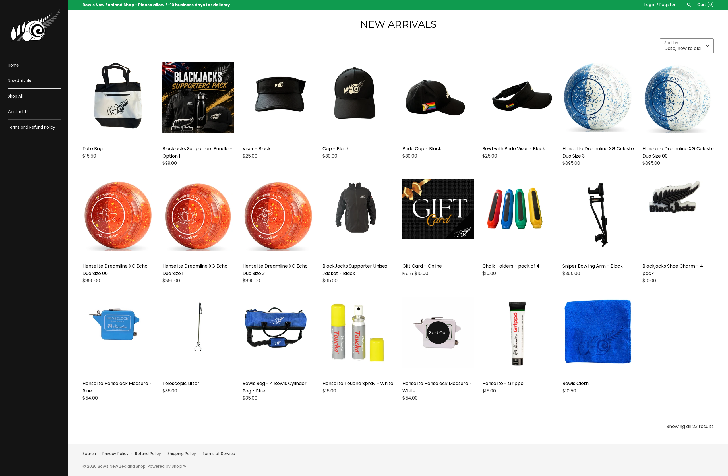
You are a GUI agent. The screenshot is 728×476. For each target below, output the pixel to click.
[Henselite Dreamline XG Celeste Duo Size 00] (678, 97)
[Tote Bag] (118, 97)
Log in (649, 4)
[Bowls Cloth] (598, 332)
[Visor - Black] (278, 97)
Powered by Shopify (167, 466)
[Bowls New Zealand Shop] (34, 26)
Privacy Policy (115, 453)
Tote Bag (92, 148)
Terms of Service (218, 453)
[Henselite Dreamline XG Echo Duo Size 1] (198, 215)
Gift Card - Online (422, 266)
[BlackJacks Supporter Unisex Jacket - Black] (358, 215)
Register (667, 4)
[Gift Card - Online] (438, 215)
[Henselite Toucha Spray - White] (358, 332)
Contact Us (19, 112)
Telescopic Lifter (180, 383)
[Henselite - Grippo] (518, 332)
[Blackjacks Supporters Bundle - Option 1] (198, 97)
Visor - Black (257, 148)
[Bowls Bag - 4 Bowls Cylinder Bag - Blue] (278, 332)
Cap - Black (335, 148)
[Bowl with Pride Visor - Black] (518, 97)
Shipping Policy (181, 453)
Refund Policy (148, 453)
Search (89, 453)
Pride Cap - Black (421, 148)
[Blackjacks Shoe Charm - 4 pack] (678, 215)
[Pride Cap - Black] (438, 97)
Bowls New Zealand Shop (122, 466)
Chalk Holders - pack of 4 (510, 266)
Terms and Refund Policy (31, 127)
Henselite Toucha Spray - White (357, 383)
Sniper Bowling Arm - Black (592, 266)
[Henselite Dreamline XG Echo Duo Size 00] (118, 215)
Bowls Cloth (575, 383)
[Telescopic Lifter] (198, 332)
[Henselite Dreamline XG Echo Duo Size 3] (278, 215)
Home (13, 65)
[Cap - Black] (358, 97)
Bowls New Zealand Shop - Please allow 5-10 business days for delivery (156, 5)
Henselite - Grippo (503, 383)
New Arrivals (19, 81)
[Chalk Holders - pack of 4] (518, 215)
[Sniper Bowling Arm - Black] (598, 215)
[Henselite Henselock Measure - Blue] (118, 332)
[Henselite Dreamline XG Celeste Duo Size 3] (598, 97)
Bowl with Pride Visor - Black (513, 148)
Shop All (15, 96)
